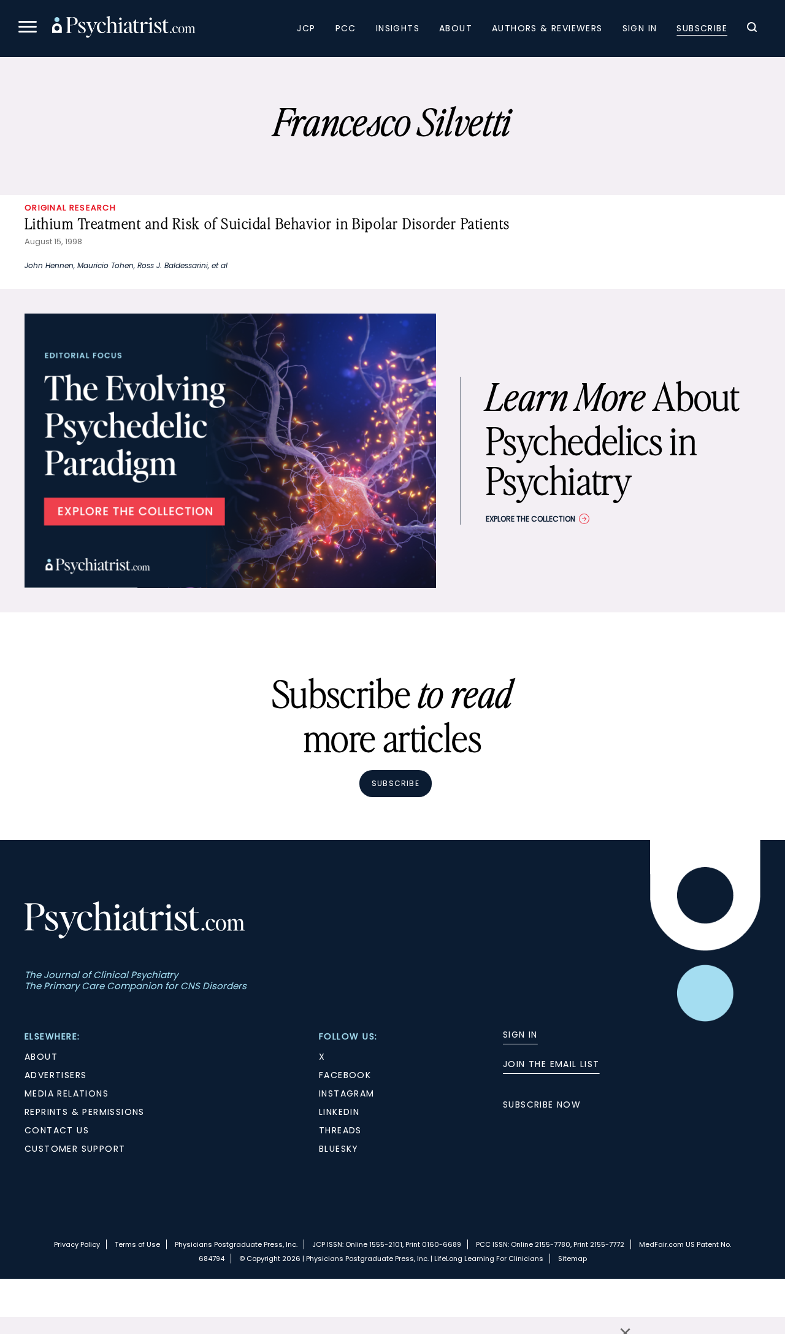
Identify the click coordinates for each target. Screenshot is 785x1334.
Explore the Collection (530, 519)
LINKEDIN (339, 1112)
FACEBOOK (345, 1075)
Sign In (639, 28)
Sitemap (572, 1258)
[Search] (752, 29)
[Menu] (27, 28)
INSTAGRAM (347, 1093)
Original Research (70, 208)
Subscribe (701, 28)
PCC (345, 28)
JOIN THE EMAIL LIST (551, 1064)
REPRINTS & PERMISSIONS (85, 1112)
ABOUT (41, 1057)
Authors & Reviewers (547, 28)
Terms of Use (137, 1244)
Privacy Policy (77, 1244)
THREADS (340, 1130)
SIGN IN (520, 1034)
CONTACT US (57, 1130)
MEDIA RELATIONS (67, 1093)
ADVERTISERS (55, 1075)
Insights (397, 28)
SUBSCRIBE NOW (542, 1104)
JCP (306, 28)
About (455, 28)
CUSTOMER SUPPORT (75, 1149)
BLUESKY (339, 1149)
